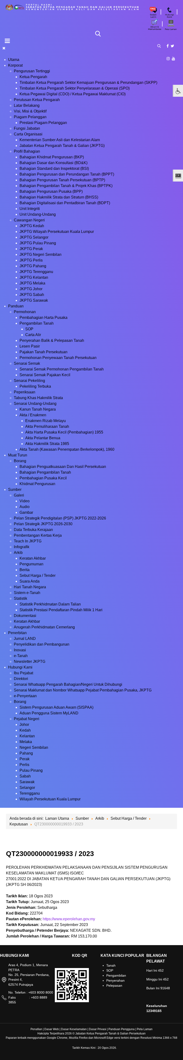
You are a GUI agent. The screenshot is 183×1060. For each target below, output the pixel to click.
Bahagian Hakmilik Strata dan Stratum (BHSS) (59, 197)
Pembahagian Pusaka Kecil (43, 478)
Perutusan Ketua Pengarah (37, 100)
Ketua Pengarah (33, 77)
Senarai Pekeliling (29, 381)
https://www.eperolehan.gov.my (69, 919)
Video (25, 501)
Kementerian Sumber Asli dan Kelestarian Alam (60, 140)
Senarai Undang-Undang (35, 404)
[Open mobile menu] (7, 40)
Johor (24, 725)
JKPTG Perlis (31, 260)
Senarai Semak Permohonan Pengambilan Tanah (62, 369)
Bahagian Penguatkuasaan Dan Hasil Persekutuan (63, 467)
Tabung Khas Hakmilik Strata (38, 398)
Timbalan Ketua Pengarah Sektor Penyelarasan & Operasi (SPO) (75, 88)
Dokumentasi (25, 616)
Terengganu (30, 793)
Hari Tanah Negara (30, 587)
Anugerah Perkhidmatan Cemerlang (44, 627)
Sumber (14, 489)
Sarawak (27, 782)
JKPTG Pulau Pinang (38, 243)
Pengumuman (31, 564)
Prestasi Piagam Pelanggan (43, 123)
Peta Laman (144, 1029)
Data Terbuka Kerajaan (33, 530)
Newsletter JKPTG (29, 661)
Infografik (21, 547)
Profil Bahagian (27, 151)
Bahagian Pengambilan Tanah (45, 472)
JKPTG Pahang (33, 266)
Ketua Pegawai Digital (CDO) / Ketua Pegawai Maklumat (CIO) (73, 94)
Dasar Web (51, 1029)
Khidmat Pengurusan (37, 484)
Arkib (18, 553)
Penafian (36, 1029)
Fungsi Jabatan (27, 128)
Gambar (26, 512)
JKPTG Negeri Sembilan (40, 254)
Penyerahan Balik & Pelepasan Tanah (52, 340)
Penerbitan (17, 633)
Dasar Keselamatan (74, 1029)
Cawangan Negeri (29, 220)
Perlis (24, 765)
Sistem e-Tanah (27, 593)
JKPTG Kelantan (34, 277)
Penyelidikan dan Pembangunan (41, 644)
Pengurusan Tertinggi (32, 71)
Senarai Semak (27, 363)
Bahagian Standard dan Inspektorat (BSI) (54, 168)
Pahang (26, 753)
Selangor (27, 788)
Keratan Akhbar (33, 558)
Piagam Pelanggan (30, 117)
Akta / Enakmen (33, 415)
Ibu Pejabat (23, 673)
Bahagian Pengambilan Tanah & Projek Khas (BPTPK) (66, 186)
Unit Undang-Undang (38, 214)
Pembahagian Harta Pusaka (43, 318)
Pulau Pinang (31, 770)
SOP (29, 329)
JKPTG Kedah (32, 226)
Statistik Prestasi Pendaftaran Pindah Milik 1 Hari (61, 610)
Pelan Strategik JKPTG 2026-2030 (43, 524)
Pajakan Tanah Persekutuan (43, 352)
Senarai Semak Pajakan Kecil (45, 375)
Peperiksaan (24, 392)
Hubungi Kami (20, 667)
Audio (25, 507)
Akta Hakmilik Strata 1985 (47, 444)
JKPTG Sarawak (34, 300)
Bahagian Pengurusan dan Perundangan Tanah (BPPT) (67, 174)
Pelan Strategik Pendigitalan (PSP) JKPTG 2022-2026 (60, 518)
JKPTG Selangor (34, 237)
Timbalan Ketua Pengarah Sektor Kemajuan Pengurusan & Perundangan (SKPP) (88, 82)
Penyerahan (115, 980)
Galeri (19, 495)
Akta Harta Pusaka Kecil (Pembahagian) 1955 (64, 432)
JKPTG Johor (31, 289)
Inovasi (20, 650)
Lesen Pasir (30, 346)
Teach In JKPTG (27, 541)
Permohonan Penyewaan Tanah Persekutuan (58, 358)
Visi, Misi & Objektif (30, 111)
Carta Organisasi (28, 134)
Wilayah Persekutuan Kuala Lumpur (50, 799)
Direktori (21, 679)
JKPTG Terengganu (36, 272)
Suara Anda (30, 581)
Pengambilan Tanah (37, 323)
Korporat (15, 65)
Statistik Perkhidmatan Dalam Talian (50, 604)
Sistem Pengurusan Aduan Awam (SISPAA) (56, 707)
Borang (20, 461)
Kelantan (27, 736)
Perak (25, 759)
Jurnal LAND (25, 639)
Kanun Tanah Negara (38, 409)
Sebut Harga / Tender (38, 575)
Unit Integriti (30, 209)
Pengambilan (116, 975)
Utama (13, 60)
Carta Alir (33, 335)
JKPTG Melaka (32, 283)
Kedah (25, 730)
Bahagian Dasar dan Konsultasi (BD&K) (53, 163)
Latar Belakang (27, 105)
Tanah (111, 965)
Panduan (16, 306)
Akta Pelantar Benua (42, 438)
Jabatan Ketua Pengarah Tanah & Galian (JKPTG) (62, 146)
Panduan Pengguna (121, 1029)
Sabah (25, 776)
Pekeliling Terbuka (35, 386)
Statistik (20, 598)
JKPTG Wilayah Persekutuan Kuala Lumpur (57, 232)
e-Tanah (21, 656)
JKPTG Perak (31, 249)
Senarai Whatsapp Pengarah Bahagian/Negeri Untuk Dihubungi (68, 684)
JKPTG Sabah (32, 295)
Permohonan (25, 312)
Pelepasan (114, 985)
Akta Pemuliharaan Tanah (47, 426)
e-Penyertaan (25, 696)
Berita (25, 570)
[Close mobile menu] (3, 48)
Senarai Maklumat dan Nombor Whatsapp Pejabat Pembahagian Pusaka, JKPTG (83, 690)
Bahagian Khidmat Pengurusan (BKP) (52, 157)
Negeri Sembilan (34, 747)
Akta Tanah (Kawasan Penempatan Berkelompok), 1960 (67, 449)
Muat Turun (17, 455)
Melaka (26, 742)
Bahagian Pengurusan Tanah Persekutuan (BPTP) (62, 180)
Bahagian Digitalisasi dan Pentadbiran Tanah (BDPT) (65, 203)
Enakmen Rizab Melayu (45, 421)
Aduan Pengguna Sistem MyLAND (49, 713)
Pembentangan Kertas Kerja (38, 535)
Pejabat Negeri (26, 719)
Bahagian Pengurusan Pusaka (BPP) (51, 191)
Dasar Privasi (97, 1029)
